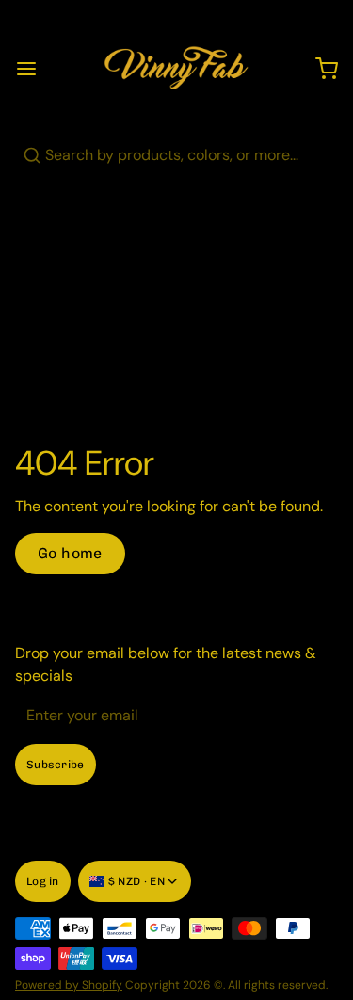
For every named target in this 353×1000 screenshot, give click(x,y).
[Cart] (319, 69)
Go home (70, 553)
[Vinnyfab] (176, 69)
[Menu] (34, 69)
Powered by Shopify (68, 984)
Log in (42, 881)
